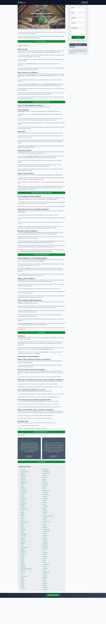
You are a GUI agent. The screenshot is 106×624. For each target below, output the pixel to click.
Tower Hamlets (24, 576)
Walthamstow (46, 494)
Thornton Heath (46, 531)
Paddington (38, 428)
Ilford (44, 550)
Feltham (44, 537)
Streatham (23, 588)
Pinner (44, 488)
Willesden (33, 428)
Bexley (44, 579)
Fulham (22, 516)
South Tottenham (24, 547)
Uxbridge (45, 556)
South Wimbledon (47, 473)
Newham (45, 525)
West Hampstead (26, 428)
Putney (22, 526)
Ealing (22, 531)
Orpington (45, 583)
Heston (44, 481)
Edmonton (45, 485)
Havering (45, 585)
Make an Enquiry (53, 595)
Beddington (45, 546)
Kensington (23, 479)
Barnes (22, 524)
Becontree (45, 568)
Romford (45, 581)
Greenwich (45, 492)
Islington (22, 514)
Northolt (22, 578)
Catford (44, 519)
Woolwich (45, 548)
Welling (44, 566)
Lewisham (45, 510)
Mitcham (45, 502)
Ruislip (44, 523)
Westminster (23, 502)
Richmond (23, 570)
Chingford (45, 535)
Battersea (23, 520)
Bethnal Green (24, 553)
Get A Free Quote (41, 461)
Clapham (23, 537)
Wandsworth (23, 529)
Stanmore (23, 580)
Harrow (22, 559)
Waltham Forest (46, 490)
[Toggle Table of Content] (29, 46)
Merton (44, 479)
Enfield (44, 514)
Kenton (22, 545)
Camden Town (24, 481)
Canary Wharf (46, 471)
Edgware (23, 562)
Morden (44, 500)
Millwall (44, 475)
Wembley (23, 512)
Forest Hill (45, 496)
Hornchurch (45, 587)
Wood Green (23, 535)
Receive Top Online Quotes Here (41, 254)
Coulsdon (45, 575)
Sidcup (44, 570)
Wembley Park (24, 508)
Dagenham (45, 577)
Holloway (23, 500)
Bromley (22, 586)
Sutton (44, 560)
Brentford (23, 539)
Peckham (23, 572)
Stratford (45, 486)
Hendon (22, 495)
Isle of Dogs (45, 483)
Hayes (44, 504)
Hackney (23, 555)
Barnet (22, 582)
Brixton (22, 560)
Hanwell (22, 549)
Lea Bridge (23, 566)
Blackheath (45, 512)
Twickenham (45, 469)
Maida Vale (20, 428)
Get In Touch (78, 44)
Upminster (45, 589)
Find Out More (41, 332)
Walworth (23, 543)
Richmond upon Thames (26, 568)
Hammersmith (24, 491)
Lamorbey (45, 574)
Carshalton (45, 552)
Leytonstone (45, 498)
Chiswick (23, 506)
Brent (22, 485)
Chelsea (22, 497)
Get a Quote (41, 19)
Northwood (45, 539)
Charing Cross (24, 499)
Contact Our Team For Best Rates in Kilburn (41, 192)
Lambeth (23, 557)
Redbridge (45, 543)
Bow (22, 574)
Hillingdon (45, 527)
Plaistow (44, 508)
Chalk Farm (43, 428)
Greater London (46, 529)
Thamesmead (46, 564)
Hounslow (45, 477)
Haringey (23, 528)
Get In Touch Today (41, 41)
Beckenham (45, 545)
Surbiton (44, 533)
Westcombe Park (46, 521)
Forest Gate (45, 506)
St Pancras (23, 489)
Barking (44, 554)
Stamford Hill (23, 541)
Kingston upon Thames (48, 515)
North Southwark (24, 522)
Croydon (45, 558)
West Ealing (23, 533)
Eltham (44, 562)
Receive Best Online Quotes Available (41, 102)
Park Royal (23, 493)
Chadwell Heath (46, 572)
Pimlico (22, 510)
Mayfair (22, 487)
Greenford (23, 564)
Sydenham (45, 517)
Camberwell (23, 551)
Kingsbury (23, 504)
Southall (22, 584)
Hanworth (45, 541)
